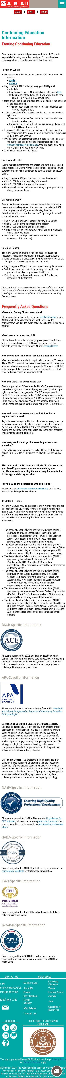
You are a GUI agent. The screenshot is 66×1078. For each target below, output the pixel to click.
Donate (26, 992)
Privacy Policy (59, 1059)
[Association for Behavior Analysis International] (14, 4)
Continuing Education (53, 983)
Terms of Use (30, 1013)
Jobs (50, 1001)
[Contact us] (5, 1008)
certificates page (48, 317)
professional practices (48, 821)
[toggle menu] (62, 4)
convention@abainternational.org (22, 144)
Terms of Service (32, 1062)
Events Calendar (27, 1001)
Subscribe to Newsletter (54, 1008)
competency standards (13, 871)
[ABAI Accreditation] (40, 1055)
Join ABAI (28, 988)
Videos (51, 988)
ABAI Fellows (29, 1008)
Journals (52, 996)
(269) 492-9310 (8, 1000)
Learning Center (50, 346)
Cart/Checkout (30, 996)
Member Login (30, 982)
